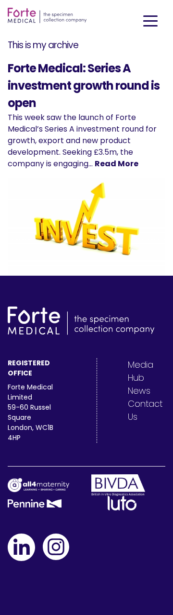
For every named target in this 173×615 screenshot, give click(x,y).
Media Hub (140, 371)
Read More (116, 163)
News (139, 391)
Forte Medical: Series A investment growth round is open (84, 85)
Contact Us (145, 410)
